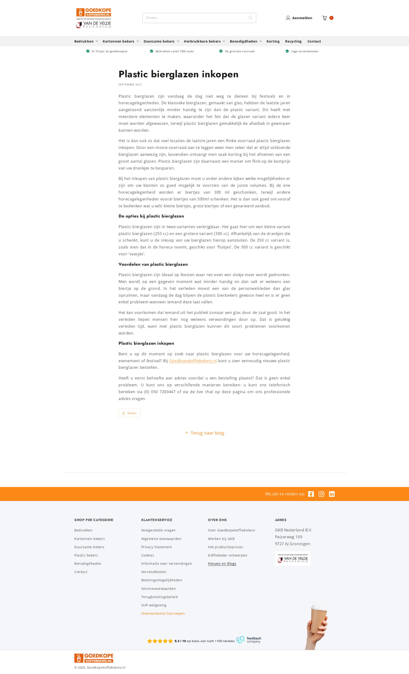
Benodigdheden (88, 563)
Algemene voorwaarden (161, 538)
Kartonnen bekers (89, 538)
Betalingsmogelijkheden (161, 580)
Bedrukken (83, 530)
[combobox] (199, 18)
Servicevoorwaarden (158, 588)
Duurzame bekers (89, 547)
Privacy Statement (156, 547)
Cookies (147, 555)
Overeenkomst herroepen (163, 613)
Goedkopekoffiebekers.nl (193, 360)
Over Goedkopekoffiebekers (231, 530)
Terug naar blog (207, 433)
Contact (80, 572)
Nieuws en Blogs (222, 563)
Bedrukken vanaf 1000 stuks (175, 51)
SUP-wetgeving (154, 605)
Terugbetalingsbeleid (159, 597)
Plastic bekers (86, 555)
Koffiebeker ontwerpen (228, 555)
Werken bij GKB (221, 538)
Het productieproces (225, 547)
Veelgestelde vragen (158, 530)
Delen (132, 413)
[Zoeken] (250, 18)
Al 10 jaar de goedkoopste (109, 51)
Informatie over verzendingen (166, 563)
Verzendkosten (154, 572)
